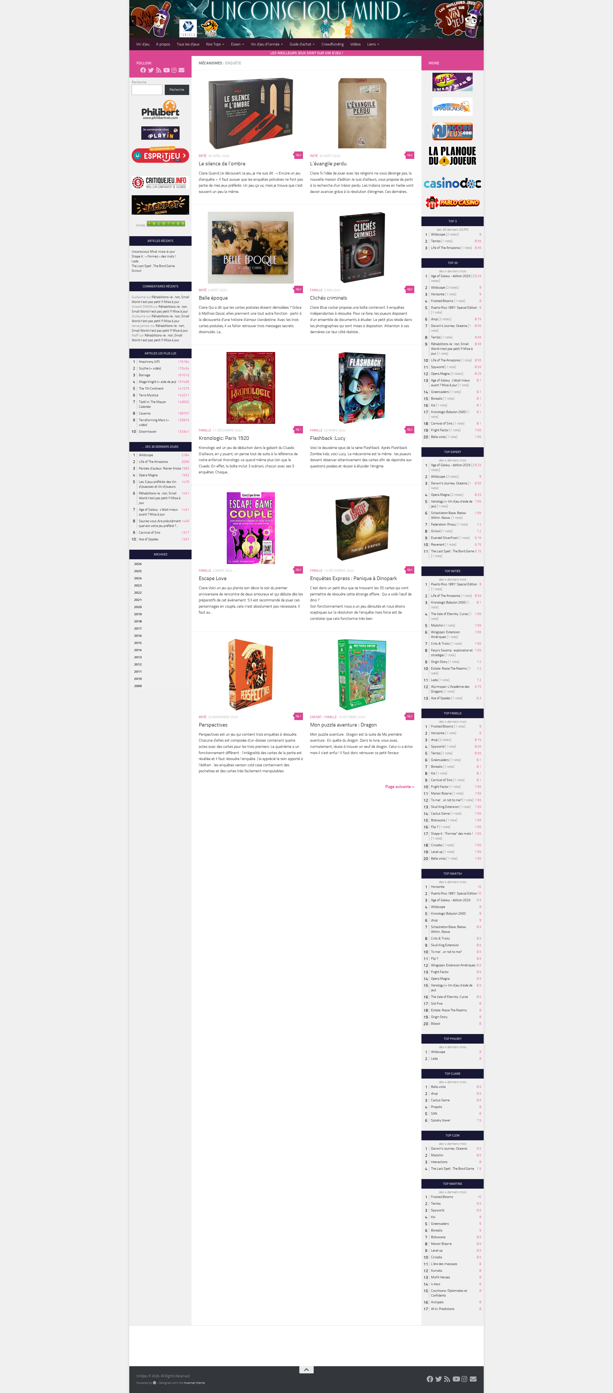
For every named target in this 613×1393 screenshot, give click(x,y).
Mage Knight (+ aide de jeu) (157, 382)
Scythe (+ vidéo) (150, 368)
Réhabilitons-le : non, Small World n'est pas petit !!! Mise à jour (160, 498)
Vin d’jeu (142, 44)
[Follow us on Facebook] (143, 70)
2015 (138, 643)
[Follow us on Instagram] (174, 70)
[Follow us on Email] (181, 70)
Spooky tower (440, 1120)
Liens (371, 44)
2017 (138, 629)
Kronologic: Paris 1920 (224, 438)
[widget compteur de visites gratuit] (166, 225)
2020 (138, 607)
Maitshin (437, 625)
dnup (434, 319)
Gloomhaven (147, 432)
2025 (138, 571)
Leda (135, 261)
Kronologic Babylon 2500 (448, 412)
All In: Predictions (442, 1309)
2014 (138, 650)
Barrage (144, 375)
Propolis (436, 1107)
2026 (138, 564)
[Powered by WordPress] (154, 1382)
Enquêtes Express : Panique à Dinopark (353, 578)
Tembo (436, 241)
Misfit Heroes (440, 1277)
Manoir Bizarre (441, 793)
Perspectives (213, 725)
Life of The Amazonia (153, 462)
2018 (138, 621)
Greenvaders (440, 392)
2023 (138, 585)
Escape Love (213, 578)
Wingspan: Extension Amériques (453, 965)
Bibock (435, 1024)
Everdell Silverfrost (444, 538)
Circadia (436, 845)
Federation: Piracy (443, 524)
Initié (203, 156)
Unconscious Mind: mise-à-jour (153, 252)
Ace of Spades (149, 539)
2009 (138, 686)
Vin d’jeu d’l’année (265, 44)
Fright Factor (440, 430)
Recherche (139, 82)
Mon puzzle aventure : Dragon (343, 725)
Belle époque (213, 298)
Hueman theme (194, 1383)
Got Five (437, 1003)
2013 (138, 657)
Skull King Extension (445, 807)
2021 (138, 600)
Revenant (437, 545)
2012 (138, 664)
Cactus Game (440, 813)
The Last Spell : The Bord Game (153, 266)
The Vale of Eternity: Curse (449, 614)
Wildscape (146, 455)
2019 (138, 614)
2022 (138, 593)
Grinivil (136, 271)
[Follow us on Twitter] (151, 70)
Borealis (437, 399)
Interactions (439, 1162)
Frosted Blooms (442, 301)
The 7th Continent (151, 388)
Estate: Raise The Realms (449, 668)
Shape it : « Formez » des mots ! (154, 256)
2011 (138, 672)
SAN (434, 1114)
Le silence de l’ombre (222, 164)
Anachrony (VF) (149, 362)
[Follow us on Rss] (158, 70)
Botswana (438, 820)
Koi (433, 405)
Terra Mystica (148, 395)
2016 (138, 636)
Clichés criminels (328, 298)
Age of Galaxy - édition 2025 (451, 276)
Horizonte (437, 294)
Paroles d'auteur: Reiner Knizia (160, 468)
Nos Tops (213, 44)
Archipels (437, 1302)
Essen (236, 44)
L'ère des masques (444, 1264)
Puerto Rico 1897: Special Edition (454, 308)
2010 (138, 679)
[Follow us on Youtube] (166, 70)
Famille (316, 290)
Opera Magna (148, 475)
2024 (138, 578)
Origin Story (439, 662)
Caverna (144, 413)
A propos (163, 44)
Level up (437, 852)
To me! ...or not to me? (446, 800)
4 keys (435, 1284)
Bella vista (438, 437)
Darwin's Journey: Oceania (449, 326)
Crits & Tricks (440, 644)
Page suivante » (399, 786)
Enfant (316, 717)
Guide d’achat (300, 44)
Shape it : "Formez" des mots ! (452, 834)
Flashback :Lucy (328, 438)
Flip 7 (434, 827)
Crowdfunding (333, 44)
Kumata (436, 1271)
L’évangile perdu (328, 164)
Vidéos (355, 44)
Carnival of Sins (149, 533)
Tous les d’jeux (188, 44)
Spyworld (437, 367)
